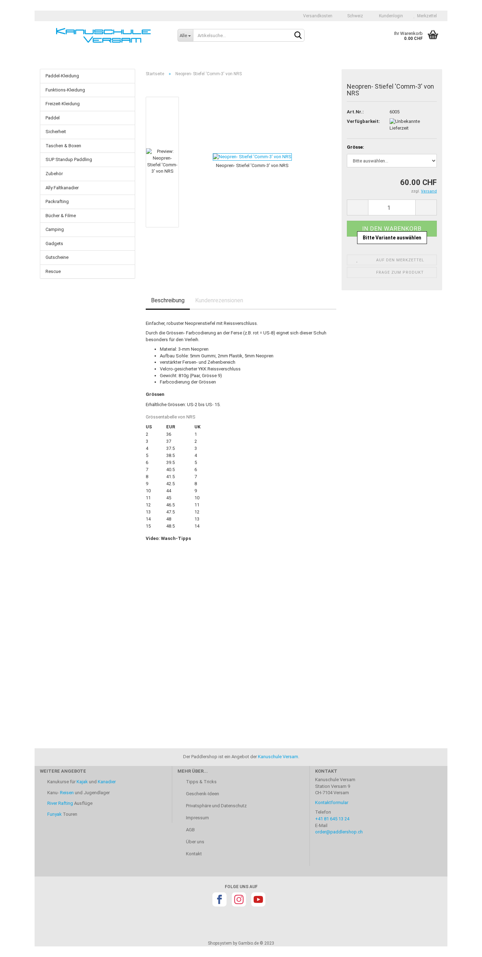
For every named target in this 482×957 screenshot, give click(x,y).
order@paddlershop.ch (339, 831)
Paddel (53, 117)
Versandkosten (317, 15)
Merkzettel (426, 15)
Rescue (53, 271)
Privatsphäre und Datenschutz (216, 805)
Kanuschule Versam (278, 756)
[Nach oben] (462, 946)
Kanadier (107, 781)
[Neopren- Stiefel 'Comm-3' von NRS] (238, 156)
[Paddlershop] (103, 35)
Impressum (197, 817)
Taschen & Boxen (63, 145)
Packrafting (57, 201)
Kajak (82, 781)
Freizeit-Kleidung (63, 103)
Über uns (194, 841)
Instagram (239, 899)
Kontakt (193, 853)
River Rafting (60, 803)
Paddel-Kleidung (62, 75)
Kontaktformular (331, 802)
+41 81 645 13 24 (332, 818)
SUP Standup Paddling (69, 159)
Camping (55, 229)
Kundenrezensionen (219, 300)
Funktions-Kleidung (65, 90)
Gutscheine (57, 257)
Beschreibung (168, 300)
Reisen (67, 792)
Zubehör (54, 173)
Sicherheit (56, 131)
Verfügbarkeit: (363, 121)
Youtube (258, 899)
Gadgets (54, 243)
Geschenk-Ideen (202, 793)
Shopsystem (220, 943)
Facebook (219, 899)
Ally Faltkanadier (62, 187)
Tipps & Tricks (201, 781)
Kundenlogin (390, 15)
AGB (190, 829)
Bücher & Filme (61, 215)
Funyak (54, 814)
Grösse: (355, 147)
